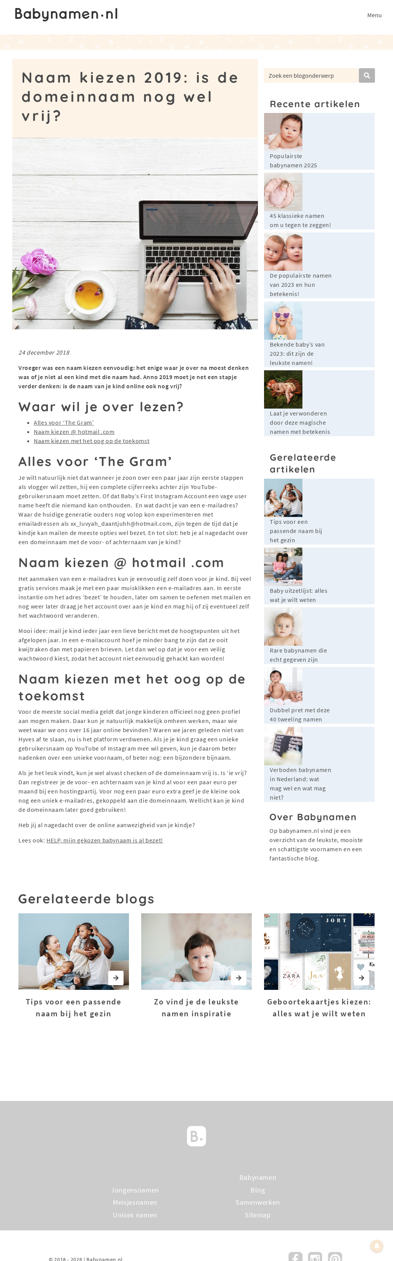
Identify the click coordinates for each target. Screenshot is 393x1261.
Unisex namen (135, 1214)
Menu (374, 15)
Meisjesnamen (135, 1202)
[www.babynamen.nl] (66, 14)
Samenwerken (258, 1202)
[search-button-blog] (367, 75)
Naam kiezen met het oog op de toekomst (91, 441)
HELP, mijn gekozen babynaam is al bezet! (104, 840)
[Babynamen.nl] (196, 1135)
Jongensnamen (135, 1190)
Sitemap (258, 1214)
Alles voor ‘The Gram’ (64, 422)
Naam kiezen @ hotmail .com (74, 431)
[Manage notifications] (377, 1246)
